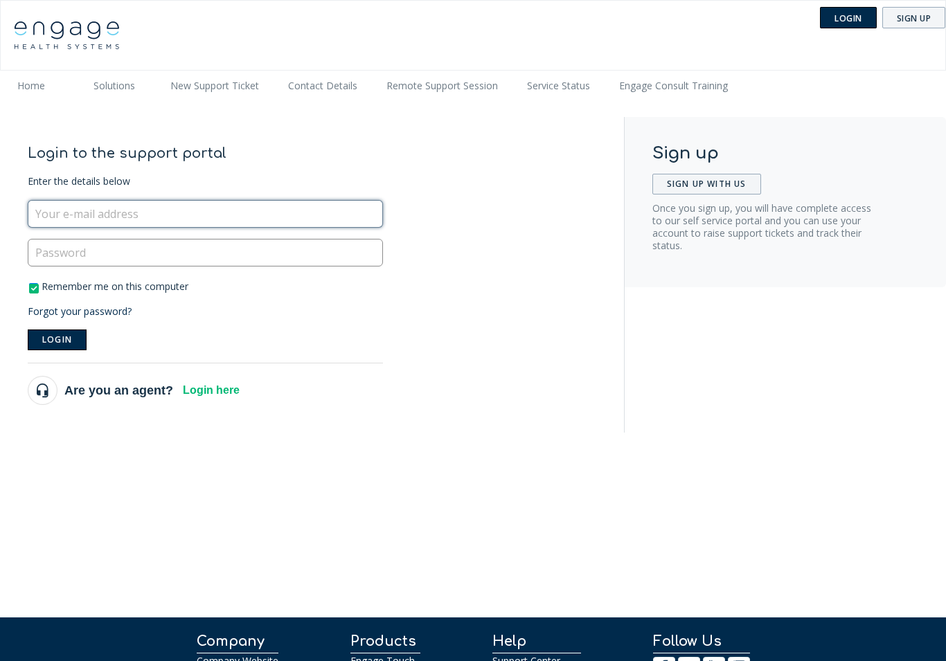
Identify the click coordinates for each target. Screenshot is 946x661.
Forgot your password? (80, 311)
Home (31, 85)
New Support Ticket (214, 85)
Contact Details (322, 85)
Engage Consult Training (673, 85)
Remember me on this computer (115, 286)
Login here (211, 390)
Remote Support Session (442, 85)
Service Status (558, 85)
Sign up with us (707, 184)
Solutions (114, 85)
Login (57, 339)
